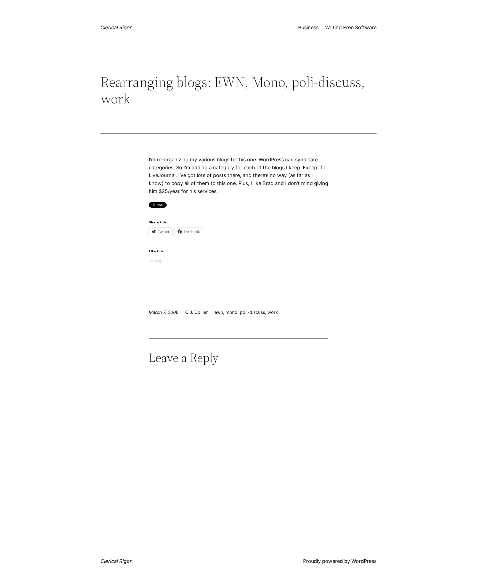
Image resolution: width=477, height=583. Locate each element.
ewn (218, 312)
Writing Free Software (351, 27)
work (272, 312)
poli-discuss (252, 312)
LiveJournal (162, 175)
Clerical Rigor (116, 27)
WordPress (364, 561)
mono (231, 312)
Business (308, 27)
